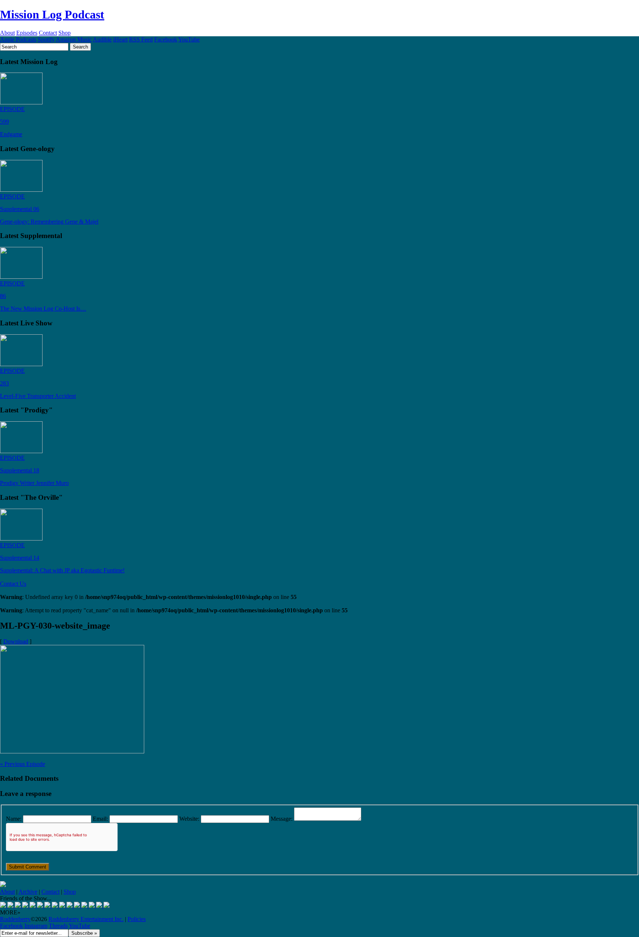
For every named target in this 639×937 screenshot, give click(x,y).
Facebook (165, 39)
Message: (282, 819)
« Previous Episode (22, 764)
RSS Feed (141, 39)
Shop (64, 33)
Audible (102, 39)
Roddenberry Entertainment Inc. (86, 919)
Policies (137, 919)
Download (15, 641)
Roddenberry (15, 919)
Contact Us (13, 583)
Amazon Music (74, 39)
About (7, 33)
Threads (58, 926)
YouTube (189, 39)
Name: (13, 819)
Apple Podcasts (18, 39)
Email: (100, 819)
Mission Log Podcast (52, 14)
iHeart (120, 39)
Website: (189, 819)
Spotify (46, 39)
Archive (27, 892)
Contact (48, 33)
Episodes (26, 33)
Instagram (35, 926)
